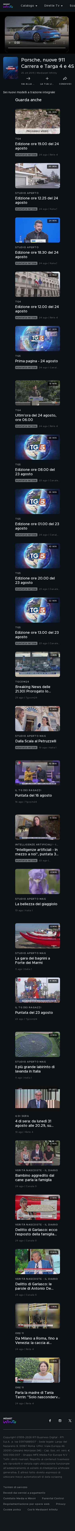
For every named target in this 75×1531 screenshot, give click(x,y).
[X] (70, 1420)
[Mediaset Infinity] (8, 5)
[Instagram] (60, 1420)
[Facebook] (50, 1420)
